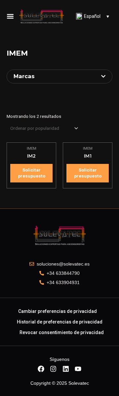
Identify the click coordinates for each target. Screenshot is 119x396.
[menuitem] (92, 16)
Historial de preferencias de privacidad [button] (59, 321)
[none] (92, 16)
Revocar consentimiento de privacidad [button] (62, 332)
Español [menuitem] (92, 16)
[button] (10, 16)
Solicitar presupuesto (31, 172)
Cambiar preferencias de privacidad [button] (57, 311)
